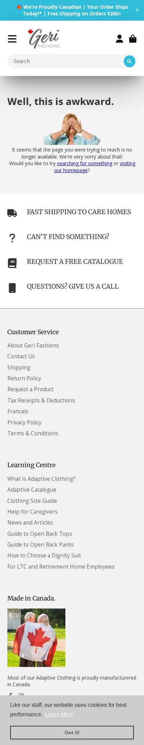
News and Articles (30, 522)
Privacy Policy (24, 422)
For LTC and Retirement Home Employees (61, 566)
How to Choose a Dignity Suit (44, 555)
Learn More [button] (59, 714)
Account (119, 39)
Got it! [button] (72, 732)
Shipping (18, 367)
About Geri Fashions (33, 345)
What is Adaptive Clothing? (41, 479)
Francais (17, 411)
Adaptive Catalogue (31, 489)
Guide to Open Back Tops (39, 533)
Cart (133, 39)
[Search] (130, 61)
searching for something (84, 163)
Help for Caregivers (32, 511)
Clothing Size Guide (32, 501)
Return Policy (24, 378)
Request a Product (30, 389)
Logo (44, 39)
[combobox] (72, 61)
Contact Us (21, 356)
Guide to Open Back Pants (40, 544)
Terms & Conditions (32, 433)
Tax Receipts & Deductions (41, 400)
